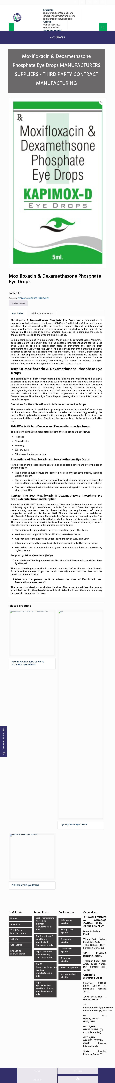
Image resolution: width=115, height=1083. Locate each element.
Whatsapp (78, 1071)
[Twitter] (82, 2)
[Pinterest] (96, 2)
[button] (101, 102)
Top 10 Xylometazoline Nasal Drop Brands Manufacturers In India (44, 988)
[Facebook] (75, 2)
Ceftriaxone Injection (66, 922)
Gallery (14, 939)
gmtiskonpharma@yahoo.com (59, 16)
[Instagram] (103, 2)
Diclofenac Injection (66, 960)
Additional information (42, 313)
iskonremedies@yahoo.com (57, 19)
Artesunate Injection (66, 941)
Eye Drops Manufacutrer (17, 952)
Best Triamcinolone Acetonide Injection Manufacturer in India (45, 924)
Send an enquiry (18, 303)
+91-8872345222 (51, 25)
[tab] (17, 313)
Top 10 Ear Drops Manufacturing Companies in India (44, 954)
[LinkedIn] (89, 2)
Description (17, 313)
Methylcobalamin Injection (69, 976)
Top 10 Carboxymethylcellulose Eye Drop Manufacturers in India (45, 970)
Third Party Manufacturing (18, 931)
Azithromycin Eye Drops (25, 885)
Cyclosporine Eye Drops (73, 825)
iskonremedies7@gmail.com (58, 13)
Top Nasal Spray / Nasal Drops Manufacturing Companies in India (44, 941)
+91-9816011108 (51, 28)
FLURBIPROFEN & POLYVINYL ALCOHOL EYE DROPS (28, 663)
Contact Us (16, 945)
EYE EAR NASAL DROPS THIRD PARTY (33, 298)
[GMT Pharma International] (17, 17)
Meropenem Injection (66, 950)
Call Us (37, 1071)
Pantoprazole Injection (67, 931)
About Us (15, 924)
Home (13, 918)
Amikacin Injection (69, 967)
